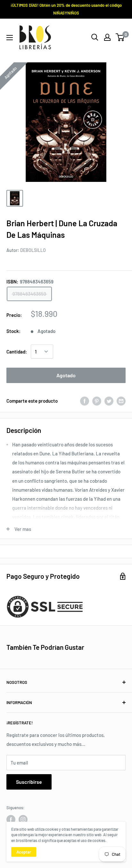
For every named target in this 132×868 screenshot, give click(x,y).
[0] (120, 37)
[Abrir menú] (9, 37)
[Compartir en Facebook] (84, 401)
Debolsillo (33, 250)
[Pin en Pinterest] (96, 401)
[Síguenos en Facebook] (10, 819)
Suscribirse (29, 782)
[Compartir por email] (121, 401)
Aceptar (23, 852)
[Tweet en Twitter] (108, 401)
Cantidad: (16, 351)
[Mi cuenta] (107, 37)
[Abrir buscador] (94, 37)
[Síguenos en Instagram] (23, 819)
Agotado (66, 375)
